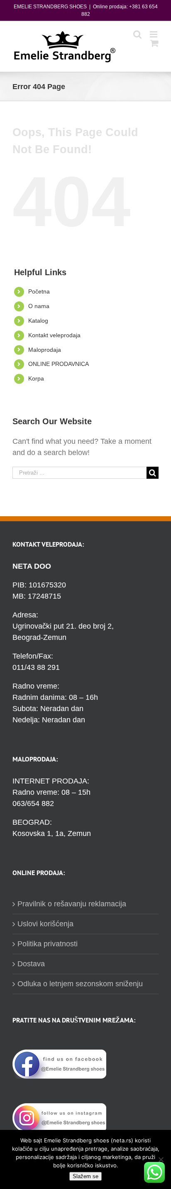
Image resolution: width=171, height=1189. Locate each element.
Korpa (36, 378)
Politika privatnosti (47, 944)
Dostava (31, 964)
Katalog (38, 320)
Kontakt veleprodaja (54, 335)
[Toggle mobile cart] (154, 43)
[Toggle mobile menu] (154, 34)
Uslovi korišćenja (45, 924)
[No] (160, 1159)
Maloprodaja (44, 349)
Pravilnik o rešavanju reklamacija (71, 904)
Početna (39, 291)
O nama (38, 306)
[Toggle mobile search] (137, 34)
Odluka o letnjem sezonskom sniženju (80, 984)
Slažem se (85, 1176)
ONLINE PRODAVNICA (58, 364)
